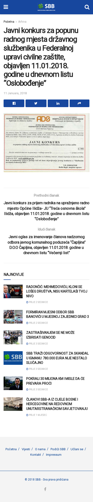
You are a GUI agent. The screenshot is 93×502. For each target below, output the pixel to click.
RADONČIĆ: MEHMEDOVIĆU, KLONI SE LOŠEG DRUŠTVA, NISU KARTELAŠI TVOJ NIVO (56, 291)
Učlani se (77, 449)
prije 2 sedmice (38, 302)
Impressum (54, 454)
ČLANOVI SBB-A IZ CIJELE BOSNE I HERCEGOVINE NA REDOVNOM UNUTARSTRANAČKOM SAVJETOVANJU (57, 404)
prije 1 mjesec (37, 415)
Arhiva (22, 21)
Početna (9, 21)
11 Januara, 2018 (15, 93)
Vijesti (26, 449)
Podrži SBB (58, 449)
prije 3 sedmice (38, 343)
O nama (40, 449)
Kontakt (35, 454)
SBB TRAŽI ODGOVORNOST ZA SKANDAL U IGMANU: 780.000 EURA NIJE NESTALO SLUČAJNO (57, 358)
